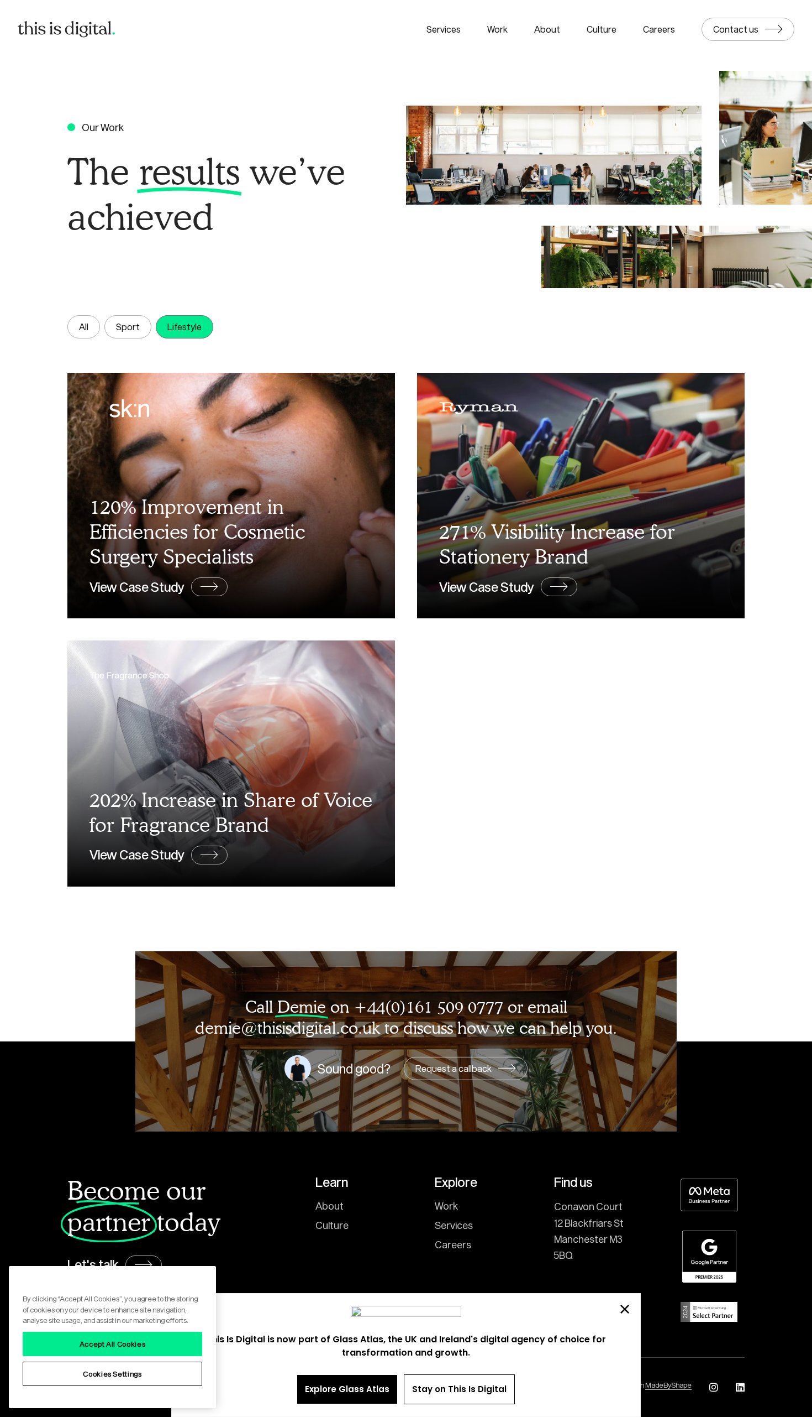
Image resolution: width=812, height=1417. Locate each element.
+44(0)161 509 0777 (428, 1006)
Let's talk (93, 1264)
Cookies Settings (112, 1373)
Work (497, 29)
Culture (601, 29)
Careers (659, 29)
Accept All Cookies (113, 1344)
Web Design (649, 1384)
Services (443, 29)
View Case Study (136, 587)
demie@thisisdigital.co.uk (287, 1027)
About (547, 29)
